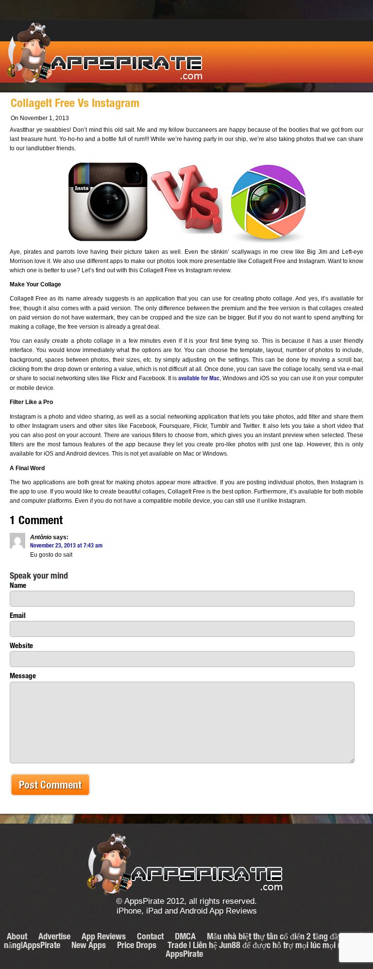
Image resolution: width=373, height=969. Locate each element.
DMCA (185, 937)
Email (18, 616)
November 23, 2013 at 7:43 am (66, 546)
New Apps (88, 946)
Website (21, 646)
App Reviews (104, 937)
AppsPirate (105, 54)
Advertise (54, 937)
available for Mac (199, 379)
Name (18, 586)
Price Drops (136, 946)
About (17, 937)
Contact (150, 937)
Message (23, 676)
